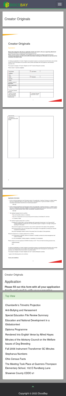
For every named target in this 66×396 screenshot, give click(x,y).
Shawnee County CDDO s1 (19, 373)
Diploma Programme (16, 329)
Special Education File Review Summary (26, 315)
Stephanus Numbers (16, 353)
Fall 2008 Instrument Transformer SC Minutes (29, 348)
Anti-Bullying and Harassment (21, 310)
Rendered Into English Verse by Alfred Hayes (29, 334)
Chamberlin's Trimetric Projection (23, 305)
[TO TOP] (33, 386)
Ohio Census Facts (15, 358)
